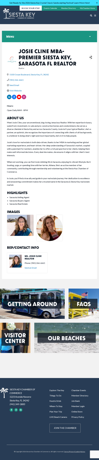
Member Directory (79, 395)
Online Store (76, 411)
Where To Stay (56, 406)
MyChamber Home (87, 8)
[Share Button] (90, 57)
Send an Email (31, 268)
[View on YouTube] (19, 98)
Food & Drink (55, 401)
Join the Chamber (65, 428)
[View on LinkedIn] (9, 98)
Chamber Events (78, 390)
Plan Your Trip (56, 411)
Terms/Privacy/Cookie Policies (74, 452)
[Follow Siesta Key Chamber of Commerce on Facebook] (11, 410)
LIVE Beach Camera (58, 417)
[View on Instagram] (24, 98)
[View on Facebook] (14, 98)
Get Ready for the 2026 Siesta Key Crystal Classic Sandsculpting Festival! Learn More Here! (49, 3)
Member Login (78, 406)
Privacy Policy (77, 417)
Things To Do (55, 395)
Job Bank (75, 401)
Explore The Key (57, 390)
